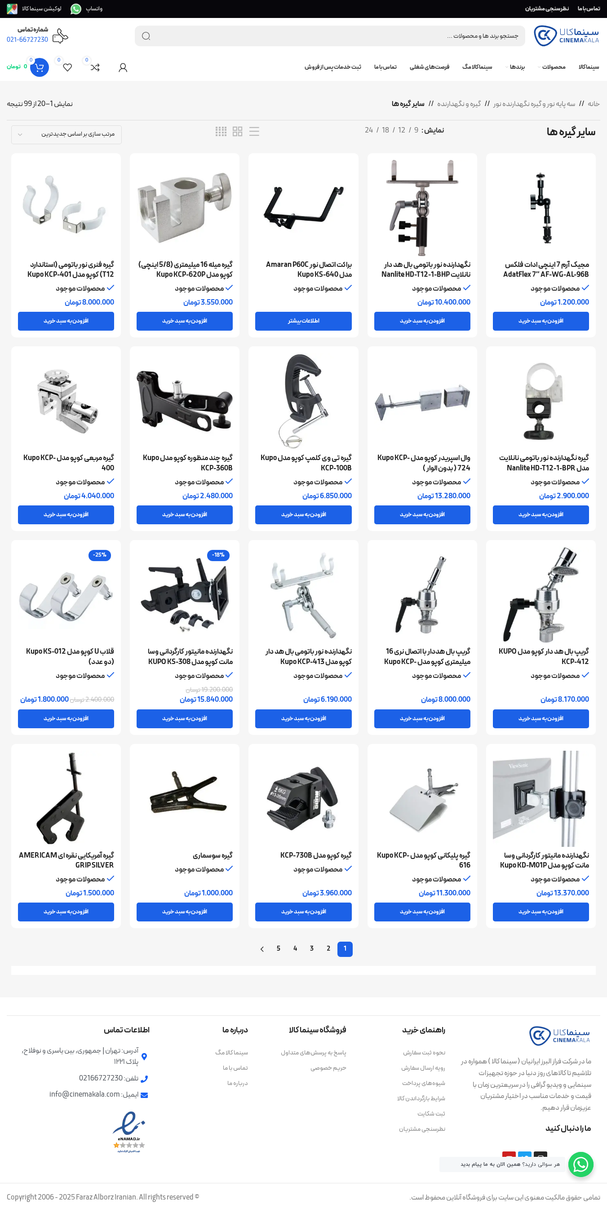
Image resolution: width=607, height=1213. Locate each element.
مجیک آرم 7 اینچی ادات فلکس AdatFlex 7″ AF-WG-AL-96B (546, 270)
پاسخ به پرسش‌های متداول (313, 1053)
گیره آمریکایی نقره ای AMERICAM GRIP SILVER (66, 860)
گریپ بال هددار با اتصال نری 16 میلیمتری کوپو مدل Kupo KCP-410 (427, 661)
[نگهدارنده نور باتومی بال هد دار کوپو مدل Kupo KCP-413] (303, 595)
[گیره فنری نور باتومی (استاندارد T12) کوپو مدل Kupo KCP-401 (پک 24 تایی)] (66, 208)
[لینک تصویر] (559, 1035)
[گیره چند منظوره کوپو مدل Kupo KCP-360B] (185, 401)
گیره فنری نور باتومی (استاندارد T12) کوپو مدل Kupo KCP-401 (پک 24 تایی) (70, 275)
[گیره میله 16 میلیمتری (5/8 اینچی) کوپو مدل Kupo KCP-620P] (185, 208)
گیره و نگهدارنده (459, 104)
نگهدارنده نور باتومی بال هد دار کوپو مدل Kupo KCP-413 (309, 656)
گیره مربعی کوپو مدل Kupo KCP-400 (68, 463)
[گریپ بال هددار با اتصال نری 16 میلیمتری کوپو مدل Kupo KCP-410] (422, 595)
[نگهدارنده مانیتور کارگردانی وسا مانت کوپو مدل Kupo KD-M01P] (541, 799)
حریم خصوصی (328, 1068)
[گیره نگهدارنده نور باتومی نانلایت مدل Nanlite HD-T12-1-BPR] (541, 401)
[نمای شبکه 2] (238, 132)
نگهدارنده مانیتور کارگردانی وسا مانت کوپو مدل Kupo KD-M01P (544, 860)
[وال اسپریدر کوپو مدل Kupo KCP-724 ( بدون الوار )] (422, 401)
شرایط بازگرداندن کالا (421, 1098)
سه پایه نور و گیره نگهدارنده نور (534, 104)
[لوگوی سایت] (566, 35)
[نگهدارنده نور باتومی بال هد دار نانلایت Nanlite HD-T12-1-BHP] (422, 208)
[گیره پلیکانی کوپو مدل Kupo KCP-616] (422, 799)
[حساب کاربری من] (123, 67)
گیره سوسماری (213, 855)
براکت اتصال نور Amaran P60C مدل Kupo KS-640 (309, 270)
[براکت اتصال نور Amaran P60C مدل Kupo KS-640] (303, 208)
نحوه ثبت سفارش (424, 1053)
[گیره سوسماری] (185, 799)
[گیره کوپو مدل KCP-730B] (303, 799)
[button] (541, 321)
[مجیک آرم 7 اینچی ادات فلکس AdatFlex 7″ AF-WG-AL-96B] (541, 208)
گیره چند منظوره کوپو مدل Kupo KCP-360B (188, 463)
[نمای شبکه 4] (221, 132)
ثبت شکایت (431, 1114)
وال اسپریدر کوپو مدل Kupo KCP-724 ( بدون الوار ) (423, 463)
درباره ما (237, 1083)
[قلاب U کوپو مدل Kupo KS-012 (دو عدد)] (66, 595)
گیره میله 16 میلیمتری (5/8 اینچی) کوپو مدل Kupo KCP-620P (185, 270)
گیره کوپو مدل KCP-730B (316, 855)
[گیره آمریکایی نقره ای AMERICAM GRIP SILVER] (66, 799)
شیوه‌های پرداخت (423, 1083)
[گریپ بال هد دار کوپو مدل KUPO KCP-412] (541, 595)
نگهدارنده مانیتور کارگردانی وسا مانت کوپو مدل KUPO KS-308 (190, 656)
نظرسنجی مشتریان (422, 1129)
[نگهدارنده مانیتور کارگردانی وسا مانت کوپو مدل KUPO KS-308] (185, 595)
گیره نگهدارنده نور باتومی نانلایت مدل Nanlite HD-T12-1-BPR (544, 463)
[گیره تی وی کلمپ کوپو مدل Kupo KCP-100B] (303, 401)
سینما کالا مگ (231, 1053)
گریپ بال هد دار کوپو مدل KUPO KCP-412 (544, 656)
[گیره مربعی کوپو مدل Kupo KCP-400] (66, 401)
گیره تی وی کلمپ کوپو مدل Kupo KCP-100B (306, 463)
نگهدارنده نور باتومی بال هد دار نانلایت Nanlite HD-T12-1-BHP (425, 270)
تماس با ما (235, 1068)
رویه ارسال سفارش (423, 1068)
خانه (594, 104)
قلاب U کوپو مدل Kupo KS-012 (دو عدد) (70, 656)
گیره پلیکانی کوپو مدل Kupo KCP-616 (423, 860)
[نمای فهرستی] (254, 132)
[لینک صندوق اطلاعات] (86, 9)
